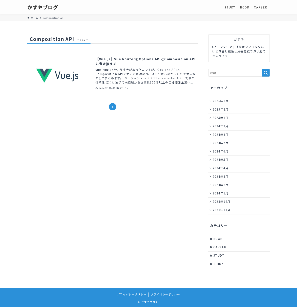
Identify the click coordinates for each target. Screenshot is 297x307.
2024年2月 (221, 185)
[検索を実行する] (266, 73)
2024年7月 (221, 143)
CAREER (220, 247)
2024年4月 (221, 168)
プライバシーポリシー (131, 294)
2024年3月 (221, 176)
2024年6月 (221, 151)
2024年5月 (221, 160)
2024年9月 (221, 126)
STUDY (218, 255)
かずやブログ (42, 7)
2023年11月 (222, 210)
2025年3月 (221, 101)
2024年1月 (221, 193)
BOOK (217, 239)
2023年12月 (222, 201)
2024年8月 (221, 135)
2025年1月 (221, 118)
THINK (218, 264)
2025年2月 (221, 109)
